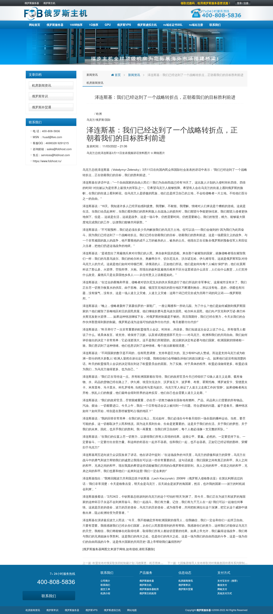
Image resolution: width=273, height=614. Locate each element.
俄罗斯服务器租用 (149, 589)
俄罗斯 (100, 120)
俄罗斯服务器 (32, 3)
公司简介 (105, 580)
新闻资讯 (92, 75)
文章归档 (35, 74)
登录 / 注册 (242, 3)
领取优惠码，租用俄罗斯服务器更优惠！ (206, 3)
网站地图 (132, 610)
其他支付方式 (224, 593)
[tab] (51, 74)
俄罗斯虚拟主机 (112, 610)
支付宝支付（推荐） (228, 580)
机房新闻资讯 (41, 85)
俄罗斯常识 (40, 96)
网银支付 (222, 589)
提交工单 (105, 589)
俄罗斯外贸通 (41, 107)
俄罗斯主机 (49, 3)
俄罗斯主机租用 (147, 593)
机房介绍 (105, 593)
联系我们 (49, 595)
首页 (117, 75)
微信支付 (222, 585)
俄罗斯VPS (92, 610)
